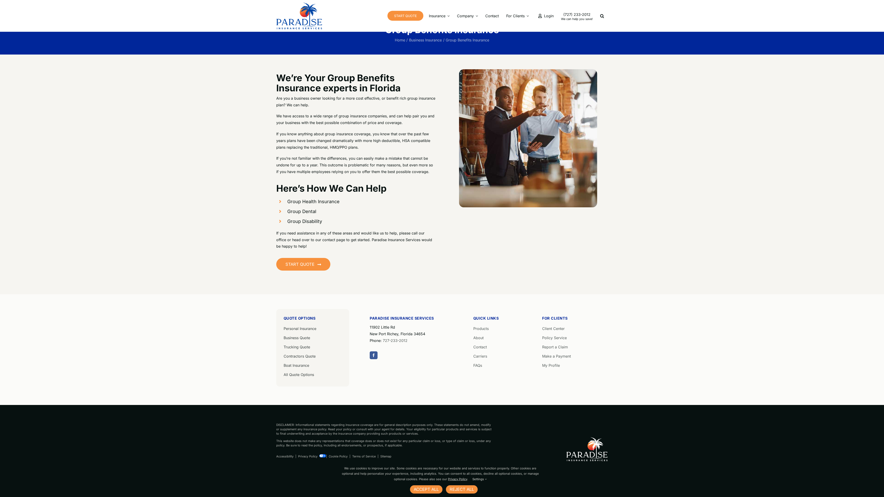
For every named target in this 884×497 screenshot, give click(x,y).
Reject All (462, 489)
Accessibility (285, 456)
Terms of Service (364, 456)
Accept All (426, 489)
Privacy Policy (307, 456)
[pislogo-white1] (587, 438)
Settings (478, 479)
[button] (602, 16)
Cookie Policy (338, 456)
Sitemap (385, 456)
